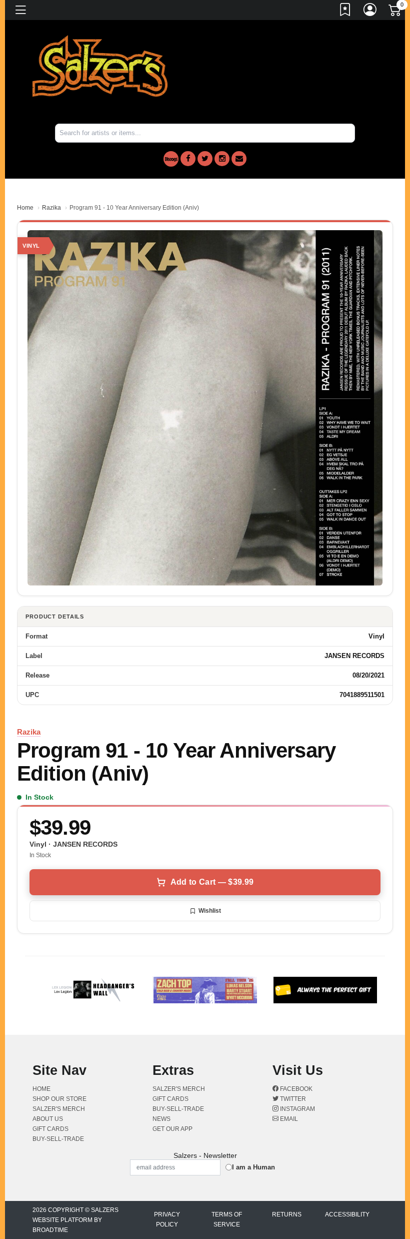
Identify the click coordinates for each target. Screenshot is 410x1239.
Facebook (295, 1088)
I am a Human (253, 1167)
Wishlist (209, 910)
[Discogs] (171, 159)
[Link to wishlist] (345, 12)
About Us (47, 1118)
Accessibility (347, 1214)
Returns (287, 1214)
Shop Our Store (59, 1098)
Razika (51, 207)
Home (25, 207)
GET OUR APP (172, 1128)
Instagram (296, 1108)
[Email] (239, 158)
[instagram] (222, 158)
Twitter (292, 1098)
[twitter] (205, 158)
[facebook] (188, 158)
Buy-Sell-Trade (58, 1138)
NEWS (161, 1118)
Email (288, 1118)
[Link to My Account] (371, 12)
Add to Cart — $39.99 (212, 882)
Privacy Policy (167, 1219)
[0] (395, 12)
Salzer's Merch (58, 1108)
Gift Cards (50, 1128)
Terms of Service (227, 1219)
